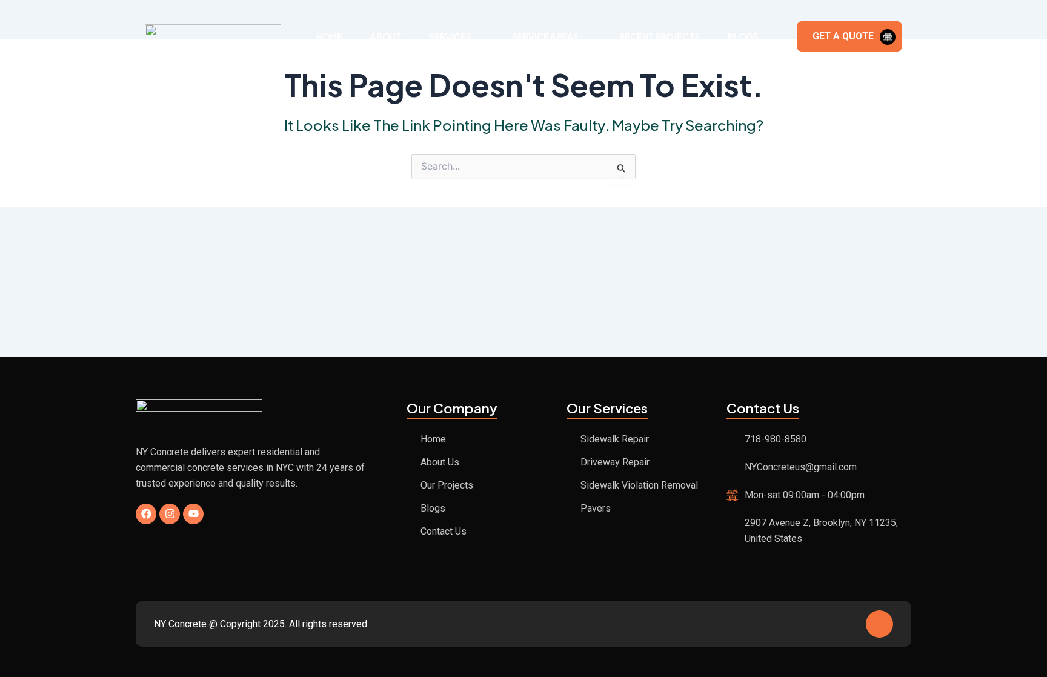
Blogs (743, 36)
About (385, 36)
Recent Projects (659, 36)
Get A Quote (843, 36)
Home (329, 36)
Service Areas (545, 36)
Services (450, 36)
